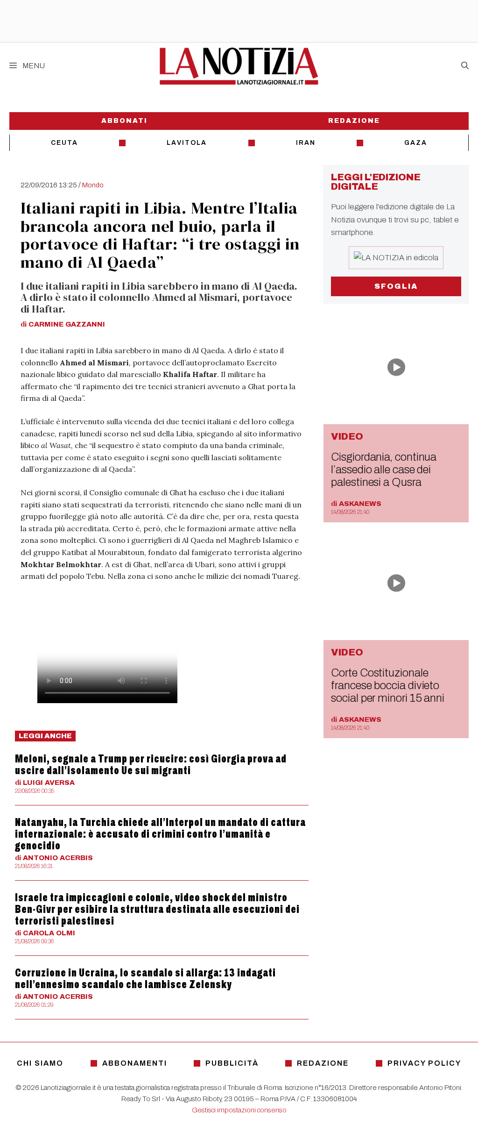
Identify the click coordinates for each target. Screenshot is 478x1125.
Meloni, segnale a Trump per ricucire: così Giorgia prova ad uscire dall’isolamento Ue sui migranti (151, 764)
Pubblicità (232, 1063)
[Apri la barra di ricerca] (465, 66)
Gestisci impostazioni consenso (239, 1110)
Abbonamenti (134, 1063)
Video (347, 436)
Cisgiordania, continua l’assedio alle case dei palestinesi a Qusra (383, 469)
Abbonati (124, 120)
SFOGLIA (396, 286)
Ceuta (64, 142)
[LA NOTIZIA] (239, 66)
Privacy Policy (424, 1063)
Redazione (354, 120)
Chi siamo (40, 1063)
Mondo (93, 185)
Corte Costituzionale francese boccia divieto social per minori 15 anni (387, 685)
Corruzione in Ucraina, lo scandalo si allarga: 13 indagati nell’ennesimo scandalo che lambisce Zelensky (145, 978)
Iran (306, 142)
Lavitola (187, 142)
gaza (415, 142)
